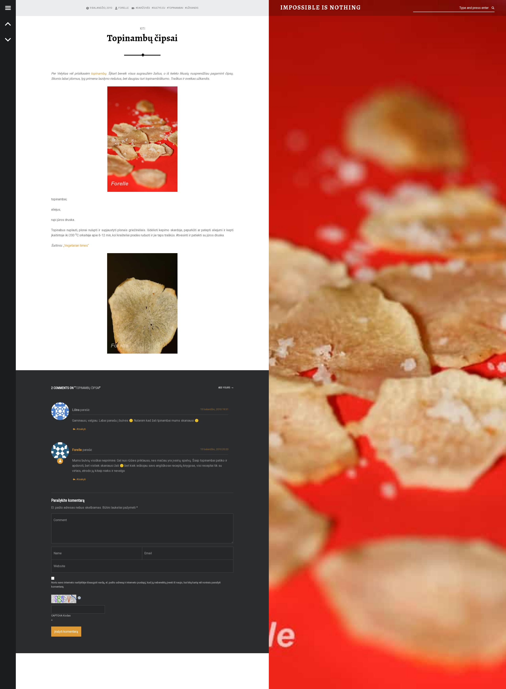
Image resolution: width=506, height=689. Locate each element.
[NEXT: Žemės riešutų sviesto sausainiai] (8, 24)
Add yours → (225, 387)
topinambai (175, 7)
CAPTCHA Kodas (61, 615)
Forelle (123, 7)
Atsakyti (81, 429)
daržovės (143, 7)
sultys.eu (159, 7)
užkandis (192, 7)
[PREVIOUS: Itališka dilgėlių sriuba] (8, 39)
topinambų (98, 73)
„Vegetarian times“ (76, 245)
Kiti (142, 28)
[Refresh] (79, 597)
